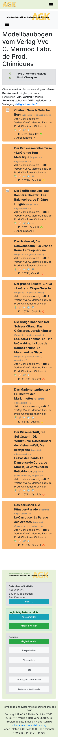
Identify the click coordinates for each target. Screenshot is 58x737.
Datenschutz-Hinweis (29, 689)
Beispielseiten (29, 650)
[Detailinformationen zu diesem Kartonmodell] (15, 129)
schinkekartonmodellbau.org (29, 725)
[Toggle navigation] (51, 5)
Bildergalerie (29, 660)
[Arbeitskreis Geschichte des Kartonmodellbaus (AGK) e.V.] (29, 574)
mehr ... (29, 601)
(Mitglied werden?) (27, 104)
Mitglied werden (29, 625)
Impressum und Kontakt (29, 679)
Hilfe (29, 669)
